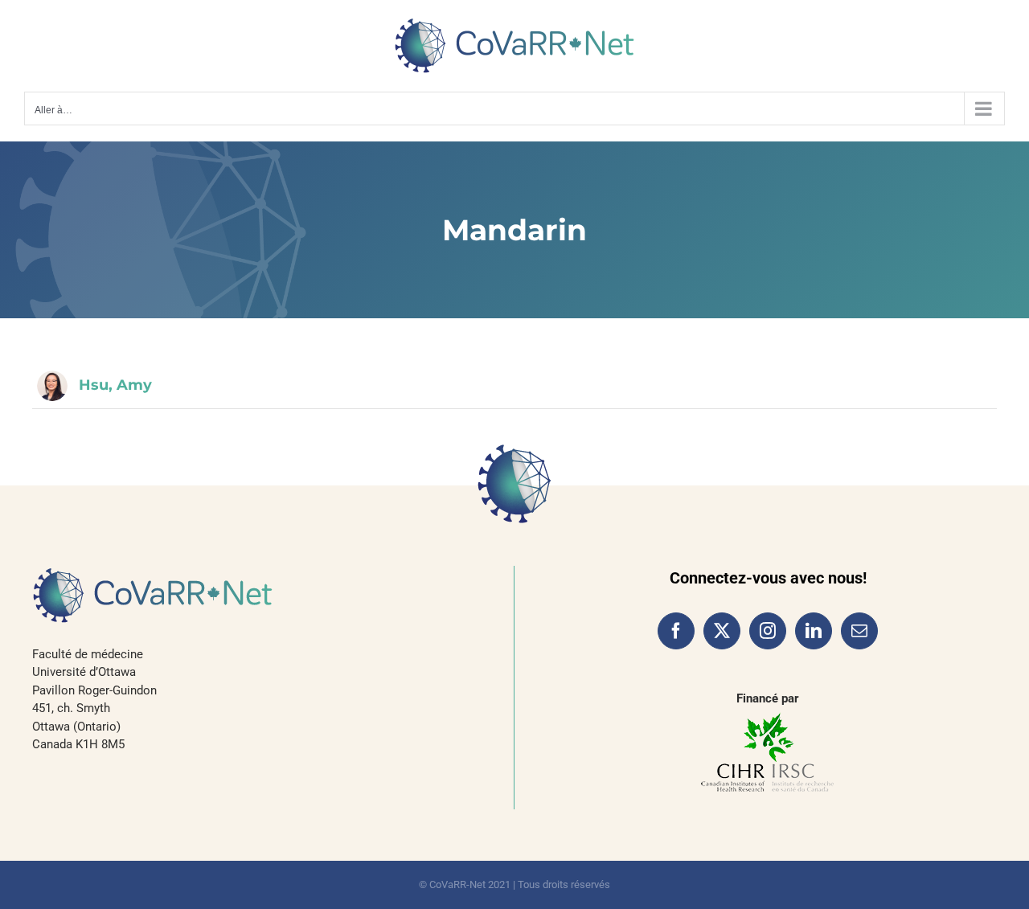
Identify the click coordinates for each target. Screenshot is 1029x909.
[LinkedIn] (813, 630)
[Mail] (859, 630)
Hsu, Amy (115, 385)
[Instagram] (767, 630)
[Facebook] (676, 630)
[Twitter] (721, 630)
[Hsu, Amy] (52, 386)
